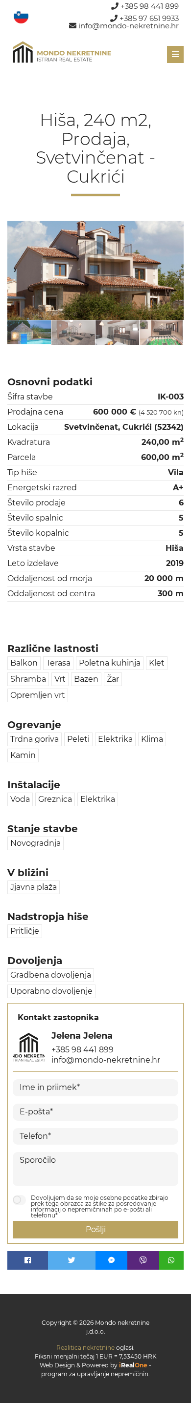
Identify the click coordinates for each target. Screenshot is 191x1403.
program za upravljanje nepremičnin (94, 1374)
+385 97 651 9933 (148, 18)
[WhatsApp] (171, 1260)
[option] (29, 332)
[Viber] (143, 1260)
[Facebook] (27, 1260)
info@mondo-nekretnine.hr (127, 25)
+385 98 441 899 (149, 6)
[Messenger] (111, 1260)
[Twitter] (72, 1260)
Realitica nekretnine (85, 1347)
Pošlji (96, 1229)
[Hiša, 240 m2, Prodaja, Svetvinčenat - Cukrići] (95, 270)
